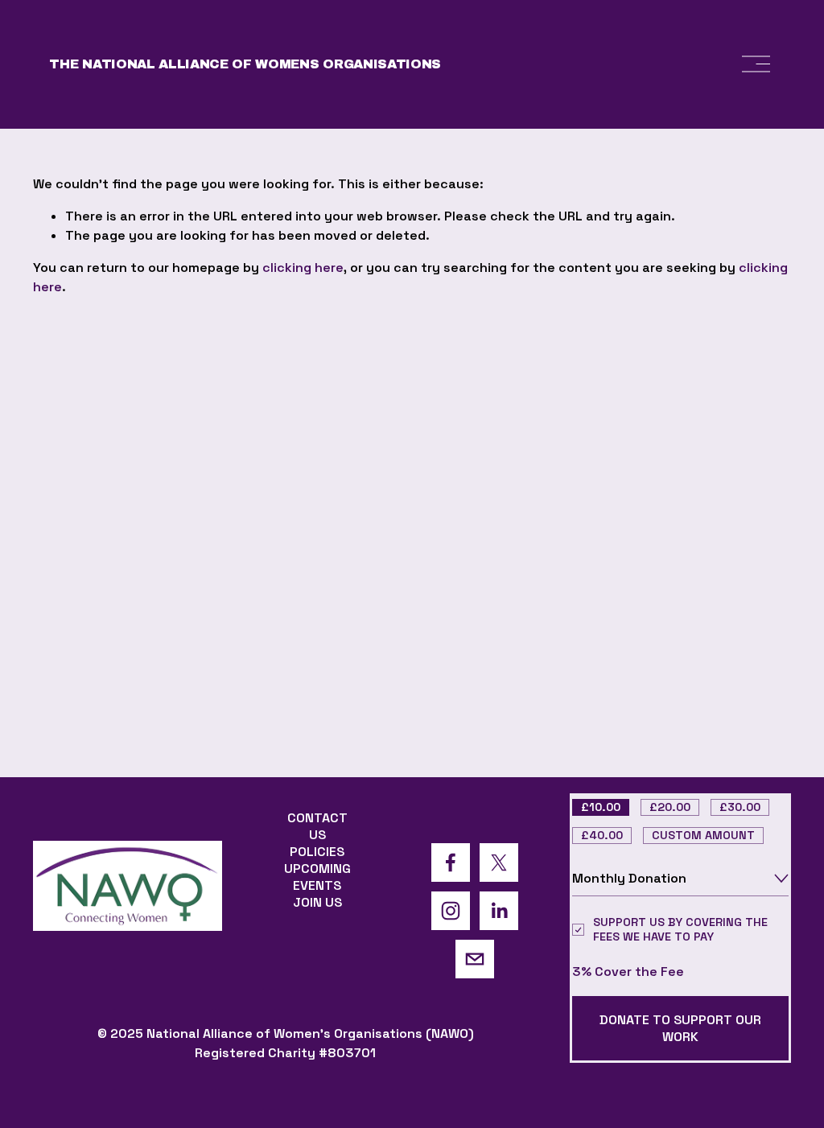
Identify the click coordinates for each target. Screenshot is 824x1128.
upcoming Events (317, 877)
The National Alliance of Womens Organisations (245, 64)
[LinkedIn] (499, 910)
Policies (317, 851)
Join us (317, 902)
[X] (499, 862)
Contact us (317, 826)
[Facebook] (450, 862)
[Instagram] (450, 910)
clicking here (303, 267)
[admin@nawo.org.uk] (474, 959)
